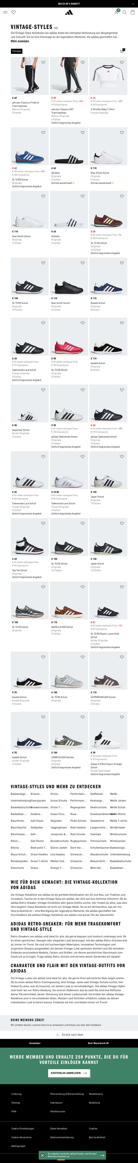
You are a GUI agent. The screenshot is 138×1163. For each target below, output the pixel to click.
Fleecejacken (38, 800)
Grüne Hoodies (55, 794)
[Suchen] (124, 12)
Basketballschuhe (21, 807)
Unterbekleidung (21, 800)
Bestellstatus (96, 1094)
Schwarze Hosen (76, 855)
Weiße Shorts (118, 814)
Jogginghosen (58, 827)
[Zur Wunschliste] (13, 12)
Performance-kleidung (78, 794)
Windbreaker (117, 827)
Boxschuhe (17, 868)
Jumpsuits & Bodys (58, 834)
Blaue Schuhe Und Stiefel (19, 855)
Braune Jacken (35, 794)
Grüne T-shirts (55, 808)
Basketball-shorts (18, 814)
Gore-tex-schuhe (76, 848)
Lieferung (16, 1094)
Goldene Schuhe (35, 814)
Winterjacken (118, 841)
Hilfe (13, 1111)
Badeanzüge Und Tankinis (18, 794)
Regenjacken (77, 807)
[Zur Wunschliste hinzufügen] (43, 63)
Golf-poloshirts (37, 834)
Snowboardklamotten (102, 814)
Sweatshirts (97, 821)
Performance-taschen (78, 801)
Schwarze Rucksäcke (76, 861)
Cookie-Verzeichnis (21, 1137)
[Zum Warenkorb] (133, 12)
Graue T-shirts (39, 861)
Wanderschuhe (99, 854)
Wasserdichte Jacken (98, 861)
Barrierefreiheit (97, 1137)
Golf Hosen (37, 821)
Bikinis (15, 848)
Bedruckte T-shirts (38, 848)
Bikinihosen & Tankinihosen (19, 834)
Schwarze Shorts (76, 868)
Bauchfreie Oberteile (17, 821)
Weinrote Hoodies (95, 868)
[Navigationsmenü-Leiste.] (5, 12)
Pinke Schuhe (78, 821)
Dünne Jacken (58, 848)
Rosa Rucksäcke (76, 814)
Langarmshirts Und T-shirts (99, 828)
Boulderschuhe (59, 841)
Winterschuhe (118, 834)
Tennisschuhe (98, 841)
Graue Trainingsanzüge (40, 868)
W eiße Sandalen (115, 794)
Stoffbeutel (96, 794)
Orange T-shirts (56, 868)
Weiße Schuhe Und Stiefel (118, 808)
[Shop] (69, 14)
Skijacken (56, 821)
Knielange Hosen (96, 801)
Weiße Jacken (118, 800)
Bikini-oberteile (16, 841)
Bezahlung (94, 1103)
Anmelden (34, 1043)
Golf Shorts (37, 841)
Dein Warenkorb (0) (98, 1043)
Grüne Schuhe (58, 800)
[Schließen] (42, 1155)
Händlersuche (57, 1111)
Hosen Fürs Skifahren (57, 814)
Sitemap (15, 1103)
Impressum (56, 1103)
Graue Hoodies (39, 854)
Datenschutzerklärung (62, 1137)
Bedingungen (18, 1146)
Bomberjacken (19, 861)
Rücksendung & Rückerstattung (67, 1094)
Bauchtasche (18, 827)
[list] (63, 51)
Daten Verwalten (58, 1129)
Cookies (93, 1129)
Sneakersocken (39, 807)
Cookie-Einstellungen (22, 1129)
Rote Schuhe (77, 834)
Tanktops (95, 834)
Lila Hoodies (57, 854)
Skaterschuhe (98, 807)
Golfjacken (37, 827)
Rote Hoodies (78, 827)
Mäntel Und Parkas (57, 861)
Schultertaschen (100, 848)
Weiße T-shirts (118, 821)
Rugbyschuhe (78, 841)
